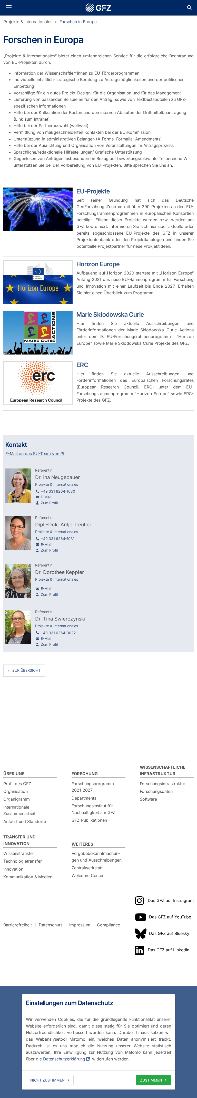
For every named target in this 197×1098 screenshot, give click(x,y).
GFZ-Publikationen (89, 820)
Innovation (13, 869)
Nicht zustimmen (47, 1080)
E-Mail (46, 497)
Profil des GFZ (17, 783)
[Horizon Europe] (38, 282)
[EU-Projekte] (38, 209)
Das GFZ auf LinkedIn (168, 949)
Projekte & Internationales (27, 21)
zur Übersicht (26, 670)
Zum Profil (49, 503)
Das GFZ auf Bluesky (169, 933)
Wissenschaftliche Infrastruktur (162, 770)
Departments (84, 798)
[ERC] (38, 383)
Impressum (79, 924)
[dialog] (98, 1042)
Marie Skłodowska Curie (110, 314)
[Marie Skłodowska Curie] (38, 333)
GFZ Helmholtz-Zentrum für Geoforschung (98, 7)
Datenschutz (51, 924)
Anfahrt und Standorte (24, 821)
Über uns (13, 773)
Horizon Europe (98, 264)
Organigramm (16, 799)
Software (148, 799)
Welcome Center (88, 875)
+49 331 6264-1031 (57, 538)
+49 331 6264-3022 (58, 633)
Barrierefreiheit (17, 924)
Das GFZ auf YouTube (170, 916)
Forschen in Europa (78, 21)
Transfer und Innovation (19, 840)
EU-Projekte (93, 191)
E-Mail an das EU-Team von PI (34, 453)
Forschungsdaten (156, 791)
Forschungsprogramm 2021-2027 (93, 787)
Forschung (85, 773)
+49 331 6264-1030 (58, 491)
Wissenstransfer (18, 853)
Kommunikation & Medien (27, 876)
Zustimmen (151, 1080)
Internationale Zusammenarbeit (19, 810)
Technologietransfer (22, 861)
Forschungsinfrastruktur (162, 783)
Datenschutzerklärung (64, 1058)
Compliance (108, 924)
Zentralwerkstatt (87, 867)
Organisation (15, 791)
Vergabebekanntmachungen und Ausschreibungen (97, 857)
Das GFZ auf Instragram (171, 900)
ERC (82, 365)
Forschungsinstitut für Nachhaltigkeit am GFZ (93, 809)
